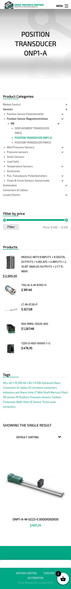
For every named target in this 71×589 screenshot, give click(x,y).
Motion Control (12, 104)
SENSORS (49, 573)
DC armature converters (43, 387)
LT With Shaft (42, 392)
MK (12, 123)
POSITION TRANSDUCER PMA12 (33, 142)
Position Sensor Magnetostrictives (27, 118)
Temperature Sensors (20, 166)
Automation (10, 185)
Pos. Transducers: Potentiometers (27, 175)
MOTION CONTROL (26, 573)
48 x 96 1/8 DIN (32, 382)
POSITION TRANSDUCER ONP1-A (33, 137)
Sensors (8, 109)
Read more (35, 530)
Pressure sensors (17, 152)
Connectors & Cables (15, 190)
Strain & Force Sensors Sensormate (28, 180)
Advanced (48, 382)
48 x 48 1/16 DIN (12, 382)
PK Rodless (22, 397)
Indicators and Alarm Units (18, 392)
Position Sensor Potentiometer (25, 114)
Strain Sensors (15, 156)
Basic (57, 382)
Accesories (13, 171)
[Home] (24, 5)
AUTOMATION (35, 577)
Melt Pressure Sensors (20, 147)
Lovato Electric (11, 194)
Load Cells (13, 161)
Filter (11, 227)
